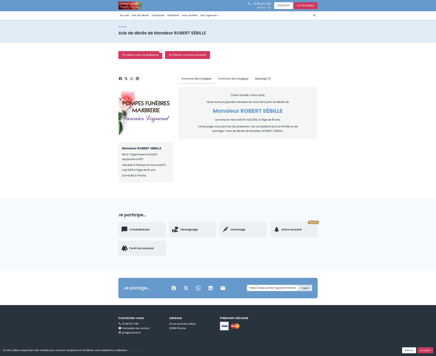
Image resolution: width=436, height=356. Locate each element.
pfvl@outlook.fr (131, 332)
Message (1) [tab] (263, 79)
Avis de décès (140, 15)
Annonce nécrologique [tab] (196, 79)
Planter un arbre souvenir (189, 55)
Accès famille (305, 5)
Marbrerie (173, 15)
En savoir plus (136, 350)
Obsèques (158, 15)
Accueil (124, 15)
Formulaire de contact (136, 328)
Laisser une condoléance (143, 54)
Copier (305, 288)
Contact (283, 5)
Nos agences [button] (208, 15)
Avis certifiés (190, 15)
